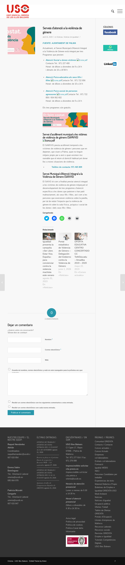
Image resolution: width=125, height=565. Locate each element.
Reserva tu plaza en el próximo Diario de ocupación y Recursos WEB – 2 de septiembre (47, 461)
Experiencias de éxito (104, 481)
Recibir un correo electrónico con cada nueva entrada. (33, 408)
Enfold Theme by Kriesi (37, 561)
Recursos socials (102, 530)
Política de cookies (74, 525)
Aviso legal (71, 518)
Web (46, 360)
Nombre (49, 339)
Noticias (60, 37)
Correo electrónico (53, 350)
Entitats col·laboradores (105, 461)
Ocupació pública (102, 504)
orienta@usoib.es (15, 477)
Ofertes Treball (101, 507)
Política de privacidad (75, 522)
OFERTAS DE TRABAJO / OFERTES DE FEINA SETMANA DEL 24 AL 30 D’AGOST (46, 474)
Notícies (98, 497)
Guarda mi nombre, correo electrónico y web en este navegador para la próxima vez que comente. (47, 371)
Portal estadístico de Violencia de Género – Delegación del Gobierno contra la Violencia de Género (65, 253)
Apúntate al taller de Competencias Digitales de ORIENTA (46, 485)
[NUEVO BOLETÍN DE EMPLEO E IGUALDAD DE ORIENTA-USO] (122, 282)
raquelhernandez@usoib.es (20, 454)
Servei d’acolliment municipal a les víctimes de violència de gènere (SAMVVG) (65, 136)
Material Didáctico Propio (106, 484)
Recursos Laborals (103, 527)
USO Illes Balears (103, 546)
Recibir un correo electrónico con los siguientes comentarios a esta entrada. (42, 403)
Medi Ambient (101, 494)
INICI (97, 471)
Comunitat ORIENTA (104, 441)
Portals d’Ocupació (103, 517)
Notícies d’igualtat (103, 500)
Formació (99, 464)
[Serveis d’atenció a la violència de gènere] (21, 40)
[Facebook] (115, 561)
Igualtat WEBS (101, 468)
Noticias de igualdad (71, 37)
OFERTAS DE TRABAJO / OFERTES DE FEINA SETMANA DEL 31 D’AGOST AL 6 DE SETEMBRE (47, 446)
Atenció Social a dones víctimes (61, 60)
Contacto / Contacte (103, 445)
